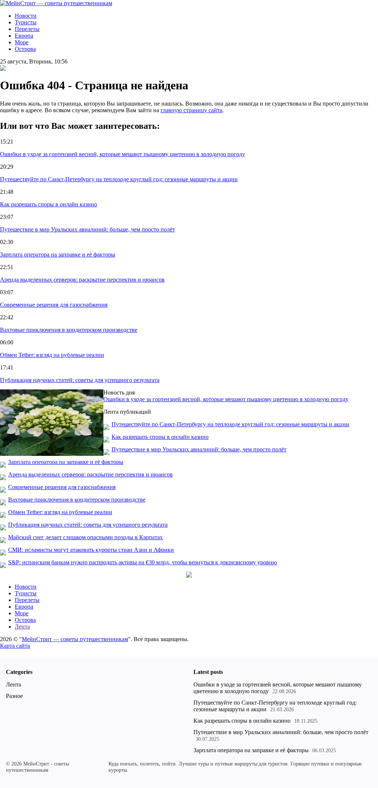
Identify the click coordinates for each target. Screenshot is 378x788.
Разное (14, 696)
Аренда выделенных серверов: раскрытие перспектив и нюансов (82, 279)
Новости (26, 16)
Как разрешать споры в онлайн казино (48, 204)
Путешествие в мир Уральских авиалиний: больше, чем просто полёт (87, 229)
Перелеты (27, 29)
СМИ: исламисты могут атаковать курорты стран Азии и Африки (91, 550)
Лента (22, 626)
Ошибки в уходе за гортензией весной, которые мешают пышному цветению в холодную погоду (122, 154)
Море (21, 42)
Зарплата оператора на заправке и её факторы (57, 254)
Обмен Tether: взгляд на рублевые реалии (52, 355)
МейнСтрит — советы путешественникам (75, 639)
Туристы (26, 22)
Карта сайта (15, 646)
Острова (25, 49)
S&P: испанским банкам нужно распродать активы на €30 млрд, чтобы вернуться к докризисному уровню (142, 562)
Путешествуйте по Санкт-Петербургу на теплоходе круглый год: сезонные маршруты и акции (119, 179)
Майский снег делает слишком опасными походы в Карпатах (85, 537)
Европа (24, 35)
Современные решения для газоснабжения (53, 305)
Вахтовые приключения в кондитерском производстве (68, 330)
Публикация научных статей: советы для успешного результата (79, 380)
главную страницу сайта (191, 110)
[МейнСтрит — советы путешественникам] (56, 3)
